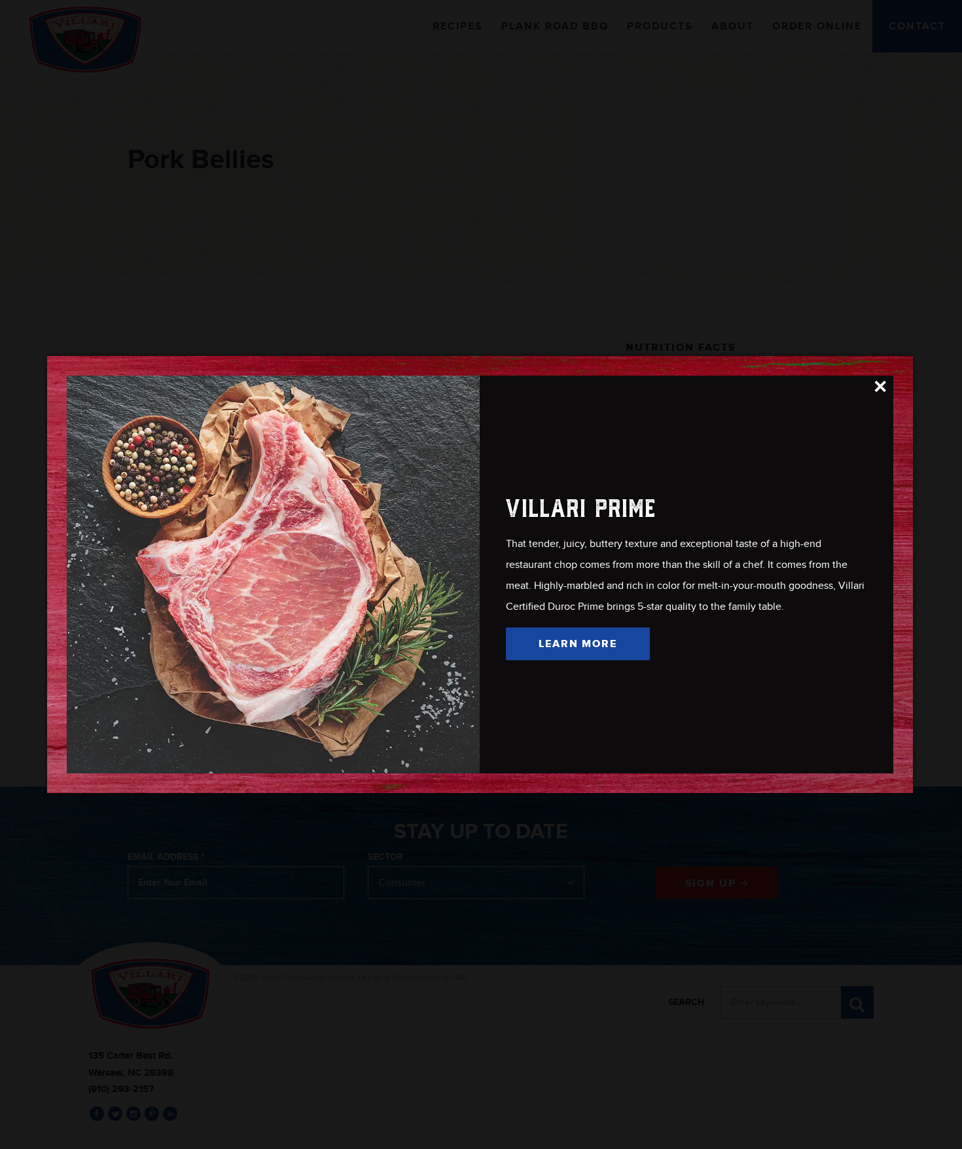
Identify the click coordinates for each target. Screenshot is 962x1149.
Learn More (578, 643)
